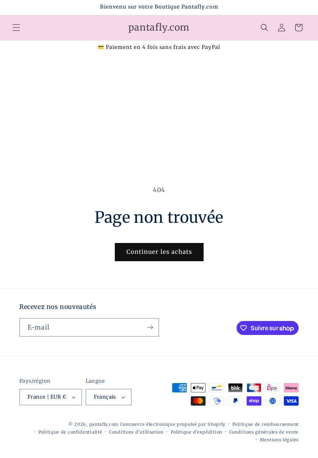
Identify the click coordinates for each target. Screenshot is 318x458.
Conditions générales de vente (264, 432)
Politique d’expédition (196, 432)
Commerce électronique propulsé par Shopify (172, 424)
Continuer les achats (159, 251)
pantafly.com (104, 424)
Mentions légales (279, 439)
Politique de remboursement (265, 424)
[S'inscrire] (150, 327)
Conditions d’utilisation (136, 432)
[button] (16, 27)
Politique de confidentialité (70, 432)
